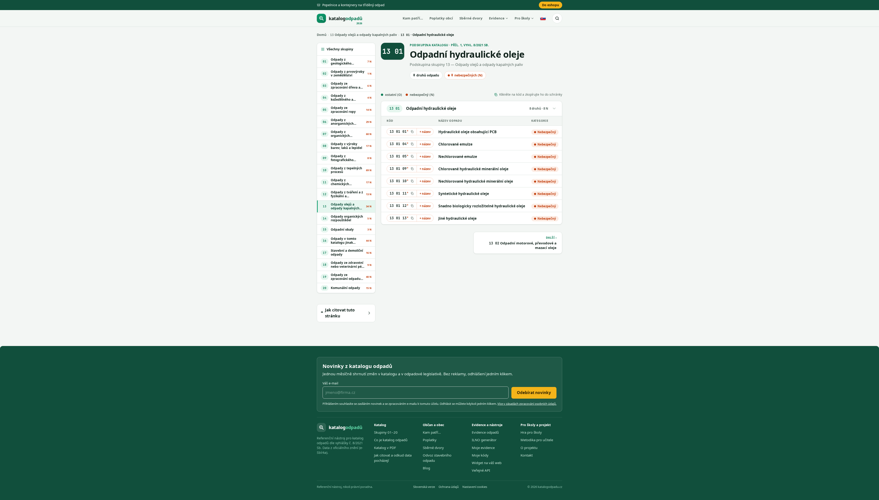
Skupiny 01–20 (386, 432)
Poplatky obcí (441, 18)
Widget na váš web (487, 462)
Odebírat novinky (534, 392)
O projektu (529, 447)
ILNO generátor (484, 440)
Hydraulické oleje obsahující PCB (467, 131)
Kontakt (527, 455)
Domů (321, 34)
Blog (426, 468)
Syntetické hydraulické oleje (463, 193)
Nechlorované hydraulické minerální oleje (475, 181)
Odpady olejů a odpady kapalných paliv (363, 34)
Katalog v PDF (385, 447)
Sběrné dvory (471, 18)
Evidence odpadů (485, 432)
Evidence (497, 18)
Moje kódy (480, 455)
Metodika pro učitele (537, 440)
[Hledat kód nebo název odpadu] (557, 18)
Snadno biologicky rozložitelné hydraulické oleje (481, 205)
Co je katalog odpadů (390, 440)
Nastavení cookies (474, 487)
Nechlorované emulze (457, 156)
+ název (425, 132)
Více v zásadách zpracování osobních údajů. (526, 404)
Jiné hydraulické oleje (457, 218)
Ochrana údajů (449, 487)
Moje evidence (483, 447)
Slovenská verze (424, 487)
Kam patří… (413, 18)
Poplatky (430, 440)
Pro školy (522, 18)
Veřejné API (481, 470)
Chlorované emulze (455, 144)
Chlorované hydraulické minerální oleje (473, 168)
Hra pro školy (531, 432)
